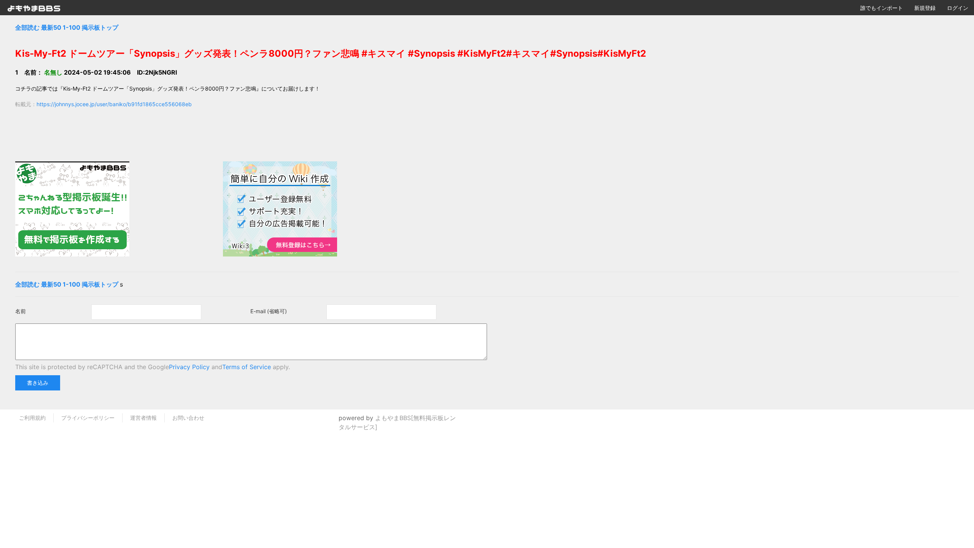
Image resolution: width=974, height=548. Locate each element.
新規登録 (925, 8)
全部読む (27, 27)
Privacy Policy (189, 367)
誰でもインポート (881, 8)
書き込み (37, 382)
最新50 (51, 27)
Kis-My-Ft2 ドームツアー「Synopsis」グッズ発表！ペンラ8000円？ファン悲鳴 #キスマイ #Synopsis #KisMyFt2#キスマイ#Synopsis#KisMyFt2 (330, 53)
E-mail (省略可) (268, 311)
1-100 (71, 27)
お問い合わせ (188, 417)
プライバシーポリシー (88, 417)
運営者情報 (143, 417)
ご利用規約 (32, 417)
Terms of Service (246, 367)
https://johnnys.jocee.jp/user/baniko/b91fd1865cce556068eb (114, 104)
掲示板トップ (100, 27)
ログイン (957, 8)
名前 (20, 311)
